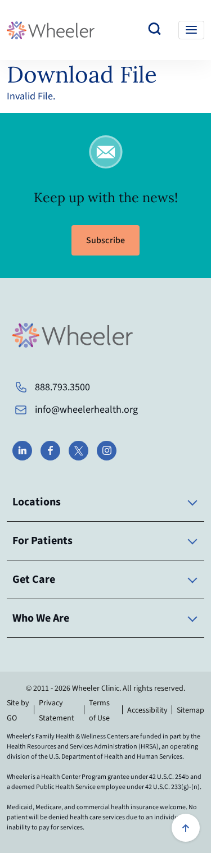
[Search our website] (154, 30)
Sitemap (190, 710)
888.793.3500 (62, 387)
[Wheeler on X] (78, 450)
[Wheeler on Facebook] (50, 450)
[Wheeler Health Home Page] (51, 30)
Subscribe (105, 240)
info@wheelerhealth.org (86, 410)
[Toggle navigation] (191, 30)
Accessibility (147, 710)
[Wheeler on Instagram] (106, 450)
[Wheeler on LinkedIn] (22, 450)
